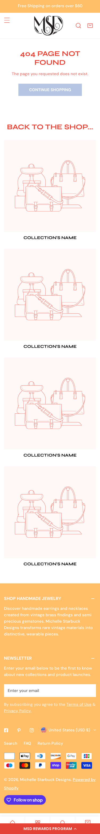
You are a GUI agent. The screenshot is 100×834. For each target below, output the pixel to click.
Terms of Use (78, 704)
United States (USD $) (69, 730)
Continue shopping (50, 89)
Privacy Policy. (17, 711)
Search (10, 743)
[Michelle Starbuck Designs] (48, 25)
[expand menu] (7, 20)
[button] (50, 828)
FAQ (27, 743)
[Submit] (89, 690)
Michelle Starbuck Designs (45, 779)
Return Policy (50, 743)
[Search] (78, 25)
